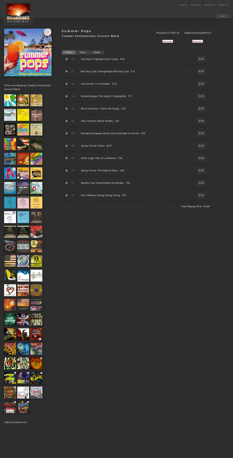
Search (196, 4)
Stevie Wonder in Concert (66, 133)
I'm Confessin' (66, 83)
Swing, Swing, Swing (66, 195)
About (184, 4)
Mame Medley (66, 121)
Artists (83, 52)
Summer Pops (77, 31)
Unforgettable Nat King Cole (66, 71)
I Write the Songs (66, 108)
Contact (209, 4)
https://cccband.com (15, 422)
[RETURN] (223, 16)
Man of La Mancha (66, 158)
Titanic (66, 145)
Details (97, 52)
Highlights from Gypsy (66, 59)
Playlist (68, 52)
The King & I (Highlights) (66, 96)
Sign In (223, 4)
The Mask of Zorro (66, 170)
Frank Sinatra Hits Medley (66, 183)
